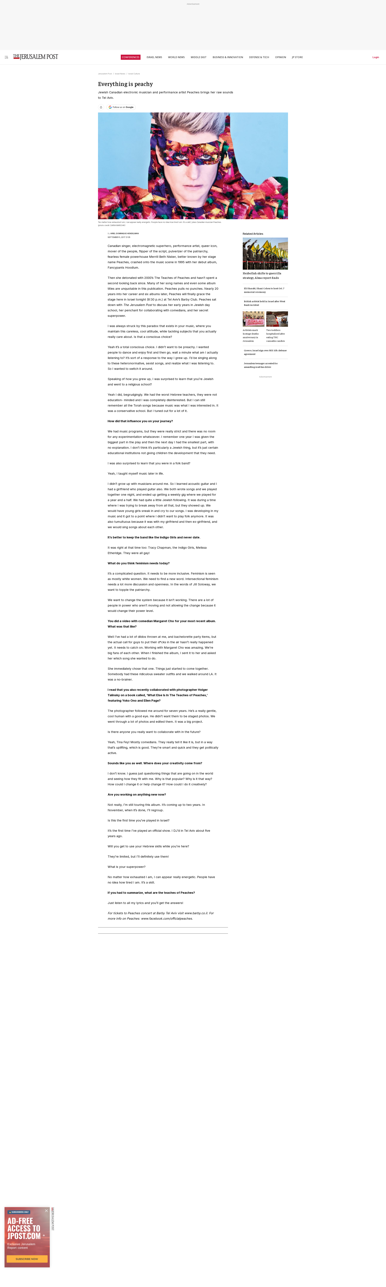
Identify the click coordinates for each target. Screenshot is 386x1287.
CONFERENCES (130, 57)
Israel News (120, 74)
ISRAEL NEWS (154, 57)
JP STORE (297, 57)
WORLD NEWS (176, 57)
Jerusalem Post (105, 74)
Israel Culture (134, 74)
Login (376, 57)
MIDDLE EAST (199, 57)
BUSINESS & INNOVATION (228, 57)
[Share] (101, 107)
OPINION (280, 57)
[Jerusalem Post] (33, 57)
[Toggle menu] (6, 57)
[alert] (27, 1252)
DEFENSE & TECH (259, 57)
